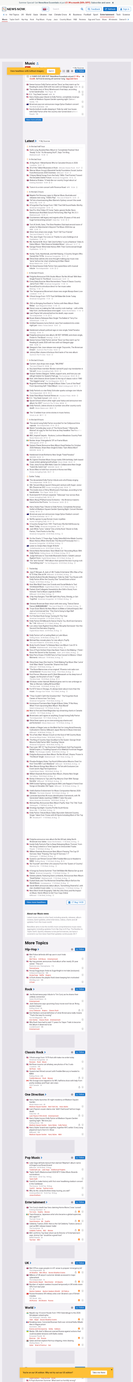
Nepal (36, 1320)
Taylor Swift (14, 19)
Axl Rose (32, 1069)
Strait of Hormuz (41, 1345)
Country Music (65, 19)
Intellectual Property (58, 1170)
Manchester (49, 1282)
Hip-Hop (24, 19)
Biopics (48, 975)
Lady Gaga (45, 1170)
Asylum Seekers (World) (51, 1291)
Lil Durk (32, 982)
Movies (50, 1078)
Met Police (33, 959)
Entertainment (107, 14)
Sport (95, 14)
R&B (75, 19)
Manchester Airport (36, 1282)
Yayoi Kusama (34, 1221)
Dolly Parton (62, 1125)
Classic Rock (53, 1010)
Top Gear (32, 1240)
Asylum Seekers (35, 1291)
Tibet (31, 1320)
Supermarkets (34, 1378)
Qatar (31, 1345)
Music (4, 19)
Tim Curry (32, 1212)
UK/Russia (33, 1300)
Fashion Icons (48, 1188)
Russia (50, 1300)
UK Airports (59, 1282)
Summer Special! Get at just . (64, 2)
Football (87, 14)
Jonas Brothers (35, 1195)
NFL (30, 1087)
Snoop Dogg (33, 975)
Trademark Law (34, 1170)
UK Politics (65, 1291)
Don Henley (33, 1020)
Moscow (32, 1338)
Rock (32, 19)
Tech (118, 14)
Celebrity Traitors (35, 1230)
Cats (39, 1069)
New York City (53, 1107)
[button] (78, 68)
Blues (104, 19)
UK (22, 14)
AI (70, 14)
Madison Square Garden (38, 1107)
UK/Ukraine (43, 1300)
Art (42, 1221)
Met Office (43, 1272)
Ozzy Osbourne (35, 1010)
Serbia (51, 1329)
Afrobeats (113, 19)
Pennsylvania (34, 968)
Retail (53, 1378)
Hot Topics (14, 14)
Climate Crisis (60, 14)
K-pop (49, 19)
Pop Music (40, 19)
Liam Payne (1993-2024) (38, 1116)
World (28, 14)
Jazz (56, 19)
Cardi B (32, 1188)
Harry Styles (63, 1107)
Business (77, 14)
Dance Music (124, 19)
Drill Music (42, 959)
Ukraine (43, 14)
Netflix (41, 975)
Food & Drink (45, 1378)
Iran (50, 14)
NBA (59, 1134)
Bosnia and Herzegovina (38, 1329)
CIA (38, 1338)
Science (126, 14)
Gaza (35, 14)
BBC (44, 1230)
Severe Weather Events (56, 1272)
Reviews (82, 19)
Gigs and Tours (94, 19)
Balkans (57, 1329)
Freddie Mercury (35, 1078)
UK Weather (33, 1272)
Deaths (40, 1212)
